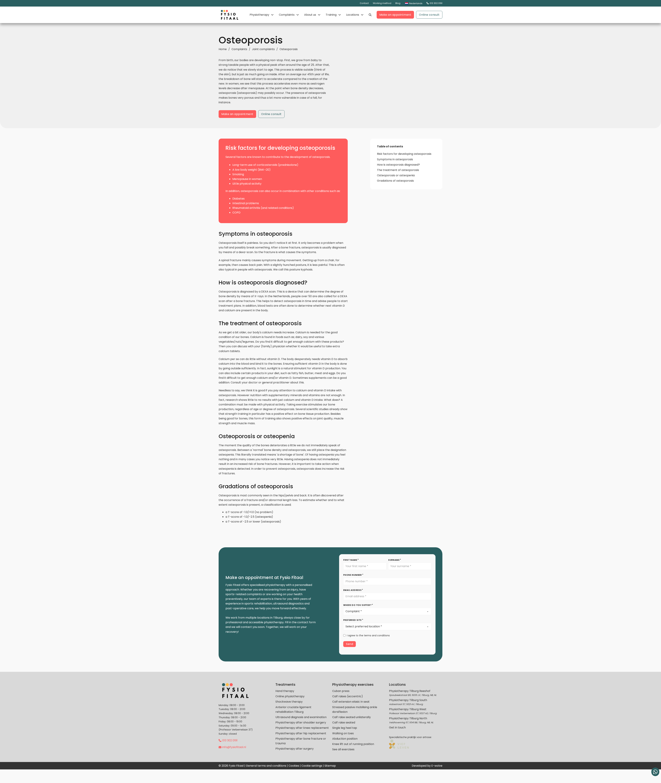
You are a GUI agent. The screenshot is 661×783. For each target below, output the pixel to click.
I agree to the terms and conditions (368, 635)
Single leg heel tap (344, 728)
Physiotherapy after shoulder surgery (300, 722)
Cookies (293, 766)
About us (310, 15)
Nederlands (415, 3)
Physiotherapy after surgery (294, 749)
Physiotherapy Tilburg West (407, 709)
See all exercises (343, 749)
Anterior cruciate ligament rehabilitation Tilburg (293, 709)
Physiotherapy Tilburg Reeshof (409, 691)
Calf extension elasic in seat (351, 702)
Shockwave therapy (289, 702)
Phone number (352, 574)
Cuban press (340, 691)
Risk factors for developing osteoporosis (404, 154)
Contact (364, 3)
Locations (352, 15)
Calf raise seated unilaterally (351, 717)
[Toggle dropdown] (272, 14)
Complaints (287, 15)
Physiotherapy (259, 15)
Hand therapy (284, 691)
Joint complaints (263, 49)
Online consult (429, 15)
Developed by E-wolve (427, 766)
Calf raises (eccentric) (347, 696)
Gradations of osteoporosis (395, 181)
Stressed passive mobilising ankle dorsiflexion (354, 709)
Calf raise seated (343, 722)
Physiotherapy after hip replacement (300, 733)
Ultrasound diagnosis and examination (301, 717)
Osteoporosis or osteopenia (396, 175)
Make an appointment (395, 15)
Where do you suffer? (357, 605)
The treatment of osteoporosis (398, 170)
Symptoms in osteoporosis (395, 159)
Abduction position (345, 739)
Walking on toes (343, 733)
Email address (352, 590)
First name (350, 559)
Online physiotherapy (290, 696)
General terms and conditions (266, 766)
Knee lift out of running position (353, 744)
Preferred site (352, 620)
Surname (394, 559)
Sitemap (330, 766)
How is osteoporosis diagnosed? (398, 165)
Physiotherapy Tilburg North (408, 718)
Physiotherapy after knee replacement (302, 728)
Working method (382, 3)
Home (223, 49)
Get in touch (397, 727)
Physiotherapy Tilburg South (408, 700)
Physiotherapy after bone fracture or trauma (300, 741)
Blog (397, 3)
